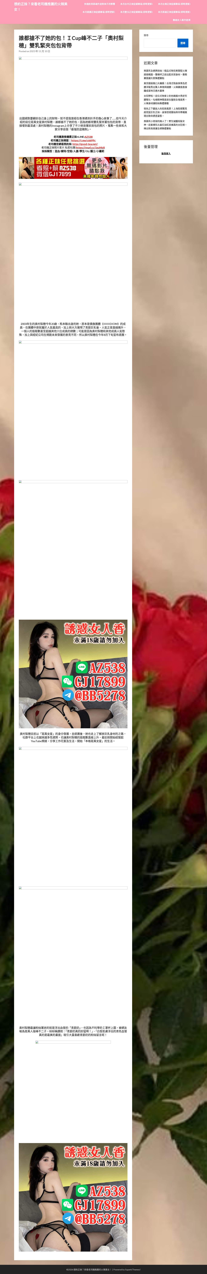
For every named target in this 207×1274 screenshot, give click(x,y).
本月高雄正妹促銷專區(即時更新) (174, 12)
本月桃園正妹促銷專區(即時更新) (99, 12)
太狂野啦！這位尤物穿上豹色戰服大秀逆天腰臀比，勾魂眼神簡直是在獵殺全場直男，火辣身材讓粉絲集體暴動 (165, 99)
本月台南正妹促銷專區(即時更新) (174, 4)
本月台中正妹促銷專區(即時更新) (136, 4)
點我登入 (166, 153)
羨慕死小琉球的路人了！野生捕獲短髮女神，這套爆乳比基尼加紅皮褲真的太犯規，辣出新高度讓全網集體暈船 (165, 125)
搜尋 (146, 35)
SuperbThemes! (133, 1269)
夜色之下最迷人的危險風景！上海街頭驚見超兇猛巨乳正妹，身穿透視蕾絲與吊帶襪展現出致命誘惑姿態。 (165, 112)
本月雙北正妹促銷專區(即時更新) (136, 12)
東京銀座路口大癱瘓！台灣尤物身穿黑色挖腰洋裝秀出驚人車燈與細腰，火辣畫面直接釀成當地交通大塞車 (165, 87)
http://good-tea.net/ (85, 144)
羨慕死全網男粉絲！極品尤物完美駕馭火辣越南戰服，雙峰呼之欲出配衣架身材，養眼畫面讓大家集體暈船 (165, 74)
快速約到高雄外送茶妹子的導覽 (99, 4)
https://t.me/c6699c (83, 140)
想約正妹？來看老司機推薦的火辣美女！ (40, 6)
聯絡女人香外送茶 (181, 20)
